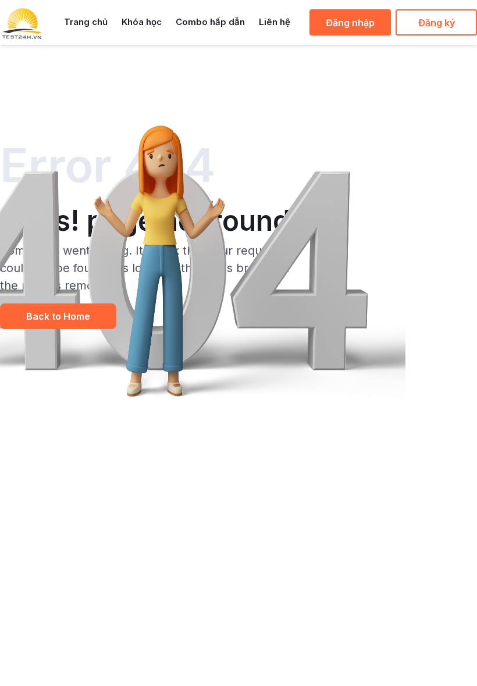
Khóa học (142, 21)
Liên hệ (274, 21)
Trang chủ (86, 21)
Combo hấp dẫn (210, 21)
